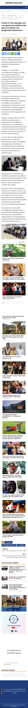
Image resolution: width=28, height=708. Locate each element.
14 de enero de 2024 (14, 590)
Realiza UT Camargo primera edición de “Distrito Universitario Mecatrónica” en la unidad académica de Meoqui (17, 569)
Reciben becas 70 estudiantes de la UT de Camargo (17, 577)
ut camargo (21, 545)
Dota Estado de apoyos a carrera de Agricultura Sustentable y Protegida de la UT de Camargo (17, 587)
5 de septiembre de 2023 (15, 580)
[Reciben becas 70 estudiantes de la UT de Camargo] (5, 578)
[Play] (12, 631)
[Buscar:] (14, 11)
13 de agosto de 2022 (8, 34)
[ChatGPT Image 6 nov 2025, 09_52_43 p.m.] (14, 610)
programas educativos (9, 545)
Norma (16, 34)
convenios (8, 542)
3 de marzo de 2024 (7, 574)
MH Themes (14, 706)
